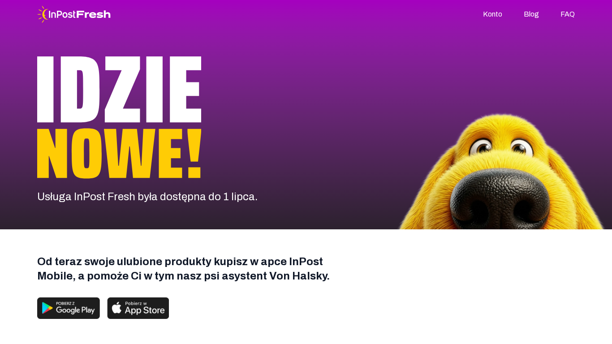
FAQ (567, 14)
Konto (492, 14)
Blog (531, 14)
